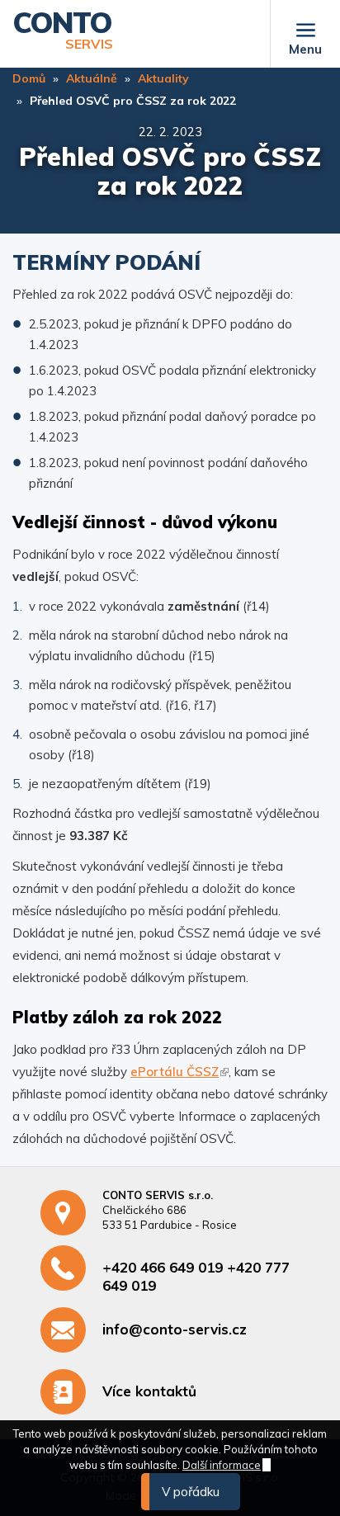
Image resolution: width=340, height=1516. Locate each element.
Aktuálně (91, 78)
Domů (28, 78)
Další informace (221, 1464)
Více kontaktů (149, 1391)
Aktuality (163, 78)
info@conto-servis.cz (174, 1329)
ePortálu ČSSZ (174, 1071)
